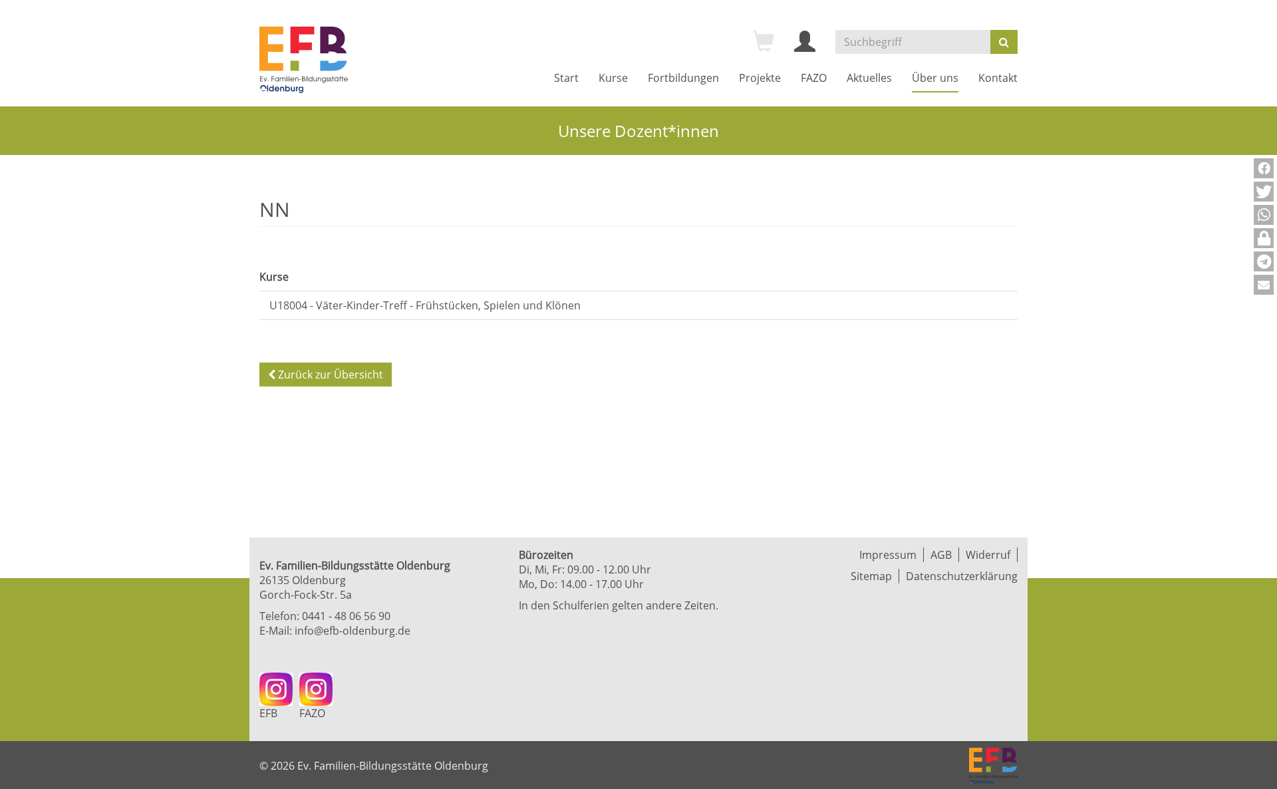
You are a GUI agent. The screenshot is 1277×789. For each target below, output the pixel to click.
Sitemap (871, 576)
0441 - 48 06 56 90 (346, 616)
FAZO (814, 78)
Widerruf (988, 555)
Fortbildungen (683, 78)
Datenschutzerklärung (962, 576)
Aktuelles (869, 78)
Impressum (888, 555)
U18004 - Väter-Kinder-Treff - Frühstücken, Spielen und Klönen (425, 305)
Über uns (935, 78)
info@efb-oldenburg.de (352, 630)
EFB (268, 713)
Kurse (613, 78)
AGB (941, 555)
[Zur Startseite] (303, 60)
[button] (1264, 168)
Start (566, 78)
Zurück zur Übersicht (329, 374)
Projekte (760, 78)
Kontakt (998, 78)
